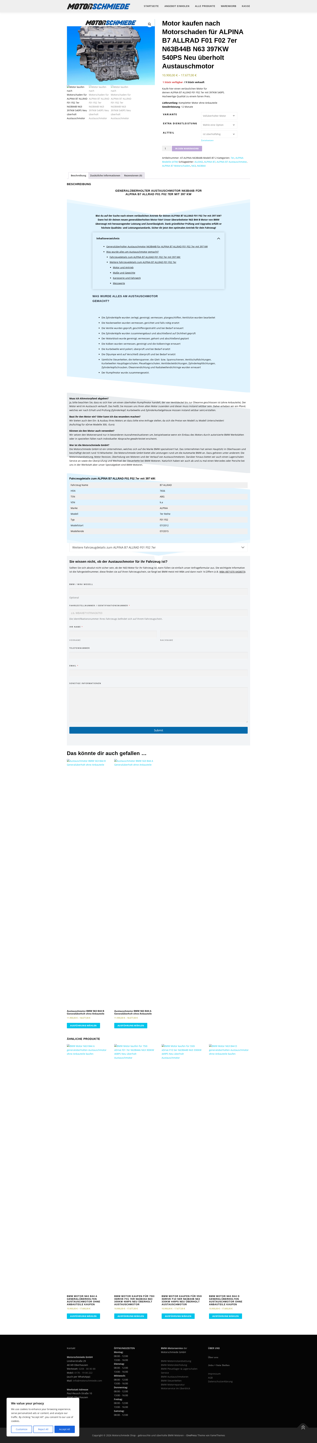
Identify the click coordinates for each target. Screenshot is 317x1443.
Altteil (168, 132)
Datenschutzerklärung (220, 1381)
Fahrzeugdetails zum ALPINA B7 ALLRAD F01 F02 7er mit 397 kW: (145, 257)
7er (232, 157)
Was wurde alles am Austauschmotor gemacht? (132, 251)
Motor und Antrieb (123, 267)
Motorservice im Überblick (175, 1388)
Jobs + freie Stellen (219, 1365)
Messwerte (119, 283)
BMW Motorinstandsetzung (176, 1361)
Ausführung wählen (83, 1025)
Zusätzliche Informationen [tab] (105, 175)
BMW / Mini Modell (81, 584)
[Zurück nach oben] (303, 1427)
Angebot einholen (176, 6)
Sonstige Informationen (85, 683)
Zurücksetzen (207, 140)
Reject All (43, 1429)
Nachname (166, 640)
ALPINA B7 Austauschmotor (232, 161)
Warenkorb (228, 6)
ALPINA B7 (209, 161)
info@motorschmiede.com (87, 1380)
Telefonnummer (79, 648)
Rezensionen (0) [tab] (133, 175)
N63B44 (201, 165)
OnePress (191, 1435)
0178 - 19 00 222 (83, 1372)
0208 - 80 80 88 (87, 1368)
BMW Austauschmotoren (174, 1376)
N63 (193, 165)
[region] (43, 1417)
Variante (170, 114)
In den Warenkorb (187, 148)
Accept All (64, 1429)
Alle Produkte (205, 6)
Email (73, 665)
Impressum (214, 1373)
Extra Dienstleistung (180, 123)
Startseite (151, 6)
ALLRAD (198, 161)
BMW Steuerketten (171, 1380)
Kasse (246, 6)
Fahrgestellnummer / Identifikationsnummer (99, 605)
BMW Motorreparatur (173, 1384)
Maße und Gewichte (124, 272)
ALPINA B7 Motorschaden (176, 165)
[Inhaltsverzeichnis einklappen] (219, 238)
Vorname (75, 640)
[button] (150, 24)
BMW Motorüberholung (174, 1365)
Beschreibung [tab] (78, 175)
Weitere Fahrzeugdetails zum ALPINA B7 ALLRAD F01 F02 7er (143, 262)
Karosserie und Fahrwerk (127, 278)
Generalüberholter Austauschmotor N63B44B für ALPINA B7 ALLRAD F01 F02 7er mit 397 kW (157, 246)
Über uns (213, 1357)
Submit (158, 730)
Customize (21, 1429)
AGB (210, 1377)
